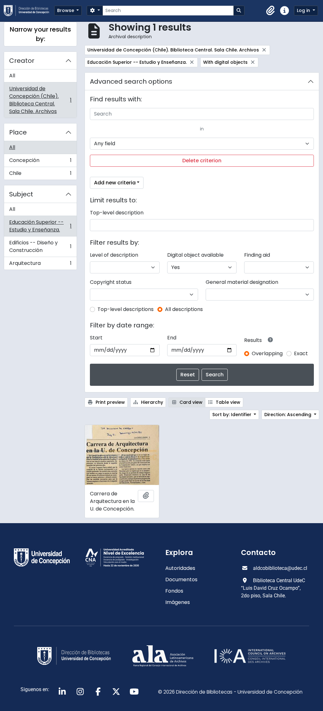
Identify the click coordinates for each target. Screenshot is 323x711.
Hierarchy (151, 402)
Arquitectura (40, 265)
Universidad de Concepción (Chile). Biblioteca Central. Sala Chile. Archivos (40, 100)
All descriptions (184, 309)
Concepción (40, 162)
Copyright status (111, 282)
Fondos (174, 590)
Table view (227, 402)
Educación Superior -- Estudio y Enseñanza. (40, 225)
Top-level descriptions (125, 309)
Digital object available (195, 255)
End (171, 337)
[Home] (29, 11)
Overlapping (267, 353)
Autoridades (180, 568)
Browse (66, 10)
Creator (21, 60)
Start (96, 337)
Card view (190, 402)
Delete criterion (201, 160)
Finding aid (257, 255)
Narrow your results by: (40, 34)
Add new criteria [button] (115, 182)
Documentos (181, 579)
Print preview (109, 402)
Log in (304, 10)
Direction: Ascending (288, 414)
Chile (40, 175)
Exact (301, 353)
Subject (21, 194)
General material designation (242, 282)
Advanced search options (131, 81)
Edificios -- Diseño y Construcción (40, 246)
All (12, 75)
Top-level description (117, 212)
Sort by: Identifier (232, 414)
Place (18, 132)
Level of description (114, 255)
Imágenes (177, 602)
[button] (271, 11)
